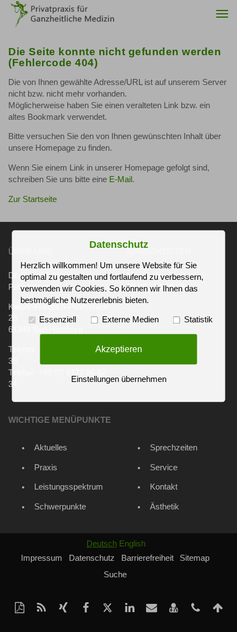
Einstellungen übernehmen (118, 379)
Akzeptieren (118, 349)
